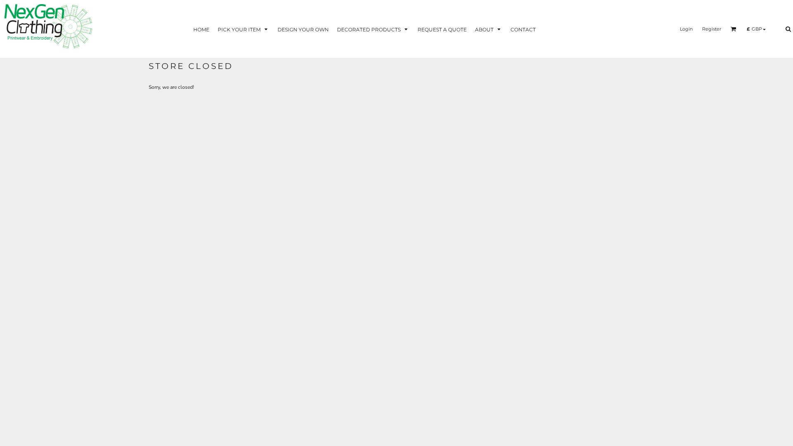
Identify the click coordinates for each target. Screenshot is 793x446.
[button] (243, 29)
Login (686, 29)
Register (711, 29)
